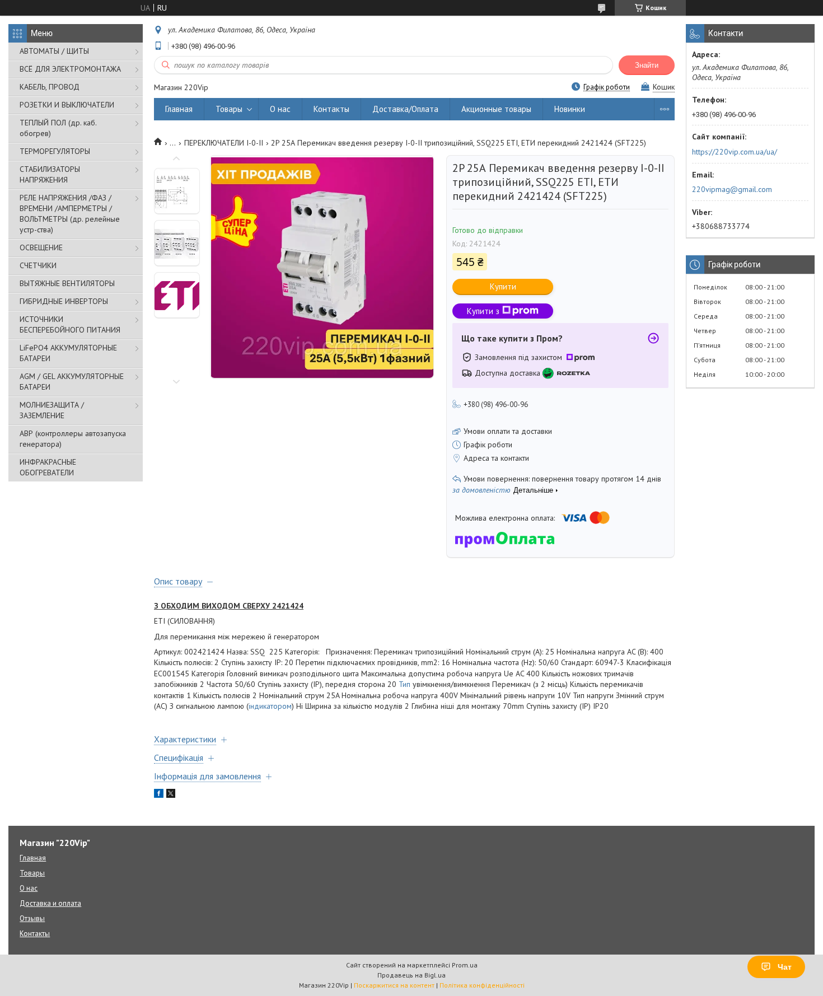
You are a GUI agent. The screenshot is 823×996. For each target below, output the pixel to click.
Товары (229, 109)
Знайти (646, 65)
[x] (170, 795)
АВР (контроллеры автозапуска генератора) (73, 438)
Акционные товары (496, 109)
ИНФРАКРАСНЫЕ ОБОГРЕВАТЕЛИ (48, 467)
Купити (503, 286)
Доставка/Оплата (405, 109)
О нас (280, 109)
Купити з (483, 311)
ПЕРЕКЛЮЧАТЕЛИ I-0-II (223, 143)
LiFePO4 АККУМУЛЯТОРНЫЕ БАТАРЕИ (68, 353)
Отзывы (32, 918)
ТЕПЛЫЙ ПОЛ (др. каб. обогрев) (58, 128)
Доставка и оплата (50, 903)
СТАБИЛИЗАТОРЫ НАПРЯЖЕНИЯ (50, 174)
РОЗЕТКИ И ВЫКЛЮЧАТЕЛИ (67, 105)
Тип (404, 684)
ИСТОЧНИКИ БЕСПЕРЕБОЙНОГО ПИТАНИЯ (70, 324)
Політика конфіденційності (482, 985)
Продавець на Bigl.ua (411, 975)
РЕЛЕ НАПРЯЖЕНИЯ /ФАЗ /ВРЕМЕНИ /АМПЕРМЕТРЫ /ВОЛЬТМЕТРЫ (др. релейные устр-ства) (70, 214)
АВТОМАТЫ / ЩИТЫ (54, 51)
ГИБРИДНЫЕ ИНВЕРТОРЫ (64, 301)
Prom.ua (465, 965)
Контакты (331, 109)
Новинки (569, 109)
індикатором (270, 706)
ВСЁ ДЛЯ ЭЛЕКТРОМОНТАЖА (70, 69)
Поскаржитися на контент (394, 985)
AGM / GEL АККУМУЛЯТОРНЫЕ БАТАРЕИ (72, 381)
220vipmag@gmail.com (732, 189)
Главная (179, 109)
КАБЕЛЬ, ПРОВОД (50, 87)
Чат (785, 966)
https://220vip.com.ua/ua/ (734, 152)
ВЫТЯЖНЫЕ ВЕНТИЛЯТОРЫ (67, 283)
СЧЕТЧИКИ (38, 265)
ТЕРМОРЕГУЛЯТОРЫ (55, 151)
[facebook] (158, 795)
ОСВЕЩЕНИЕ (41, 247)
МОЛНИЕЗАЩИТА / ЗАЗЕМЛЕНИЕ (52, 410)
